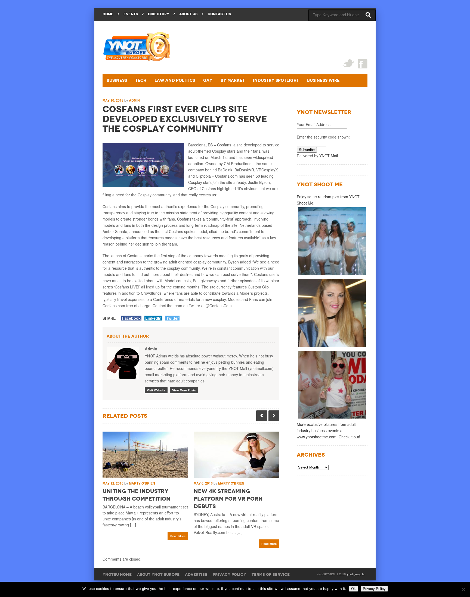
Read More (177, 536)
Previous (261, 415)
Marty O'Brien (142, 483)
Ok (353, 589)
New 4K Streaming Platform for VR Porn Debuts (228, 499)
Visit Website (156, 390)
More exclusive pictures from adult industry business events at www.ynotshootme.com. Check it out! (328, 430)
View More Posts (184, 390)
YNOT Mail (328, 155)
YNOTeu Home (117, 574)
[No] (463, 589)
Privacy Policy (229, 574)
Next (273, 415)
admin (134, 100)
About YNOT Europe (158, 574)
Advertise (196, 574)
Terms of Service (271, 574)
